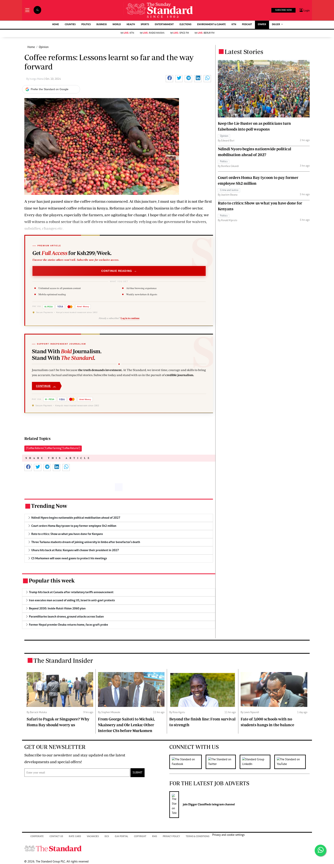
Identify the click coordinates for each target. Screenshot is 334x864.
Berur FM (206, 33)
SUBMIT (137, 772)
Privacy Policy (171, 836)
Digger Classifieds (199, 804)
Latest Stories (244, 51)
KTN (234, 24)
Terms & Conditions (197, 836)
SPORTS (145, 24)
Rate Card (75, 836)
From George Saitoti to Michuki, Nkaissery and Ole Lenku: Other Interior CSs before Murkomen (126, 725)
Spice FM (181, 33)
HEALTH (131, 24)
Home (31, 47)
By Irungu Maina (35, 79)
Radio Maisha (153, 33)
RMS (154, 836)
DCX (107, 836)
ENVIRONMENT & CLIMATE (211, 24)
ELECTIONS (185, 24)
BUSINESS (101, 24)
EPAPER (262, 24)
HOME (55, 24)
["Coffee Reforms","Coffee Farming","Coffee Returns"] (53, 448)
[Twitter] (223, 762)
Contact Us (56, 836)
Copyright (140, 836)
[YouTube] (292, 762)
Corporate (37, 836)
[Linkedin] (257, 762)
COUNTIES (70, 24)
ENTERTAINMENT (164, 24)
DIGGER (276, 24)
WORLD (116, 24)
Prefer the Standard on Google (49, 89)
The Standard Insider (63, 660)
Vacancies (93, 836)
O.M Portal (121, 836)
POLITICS (86, 24)
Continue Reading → (119, 270)
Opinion (44, 47)
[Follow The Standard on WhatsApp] (320, 850)
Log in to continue (130, 318)
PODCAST (247, 24)
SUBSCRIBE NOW (283, 10)
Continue (46, 386)
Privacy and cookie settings (228, 835)
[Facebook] (187, 762)
